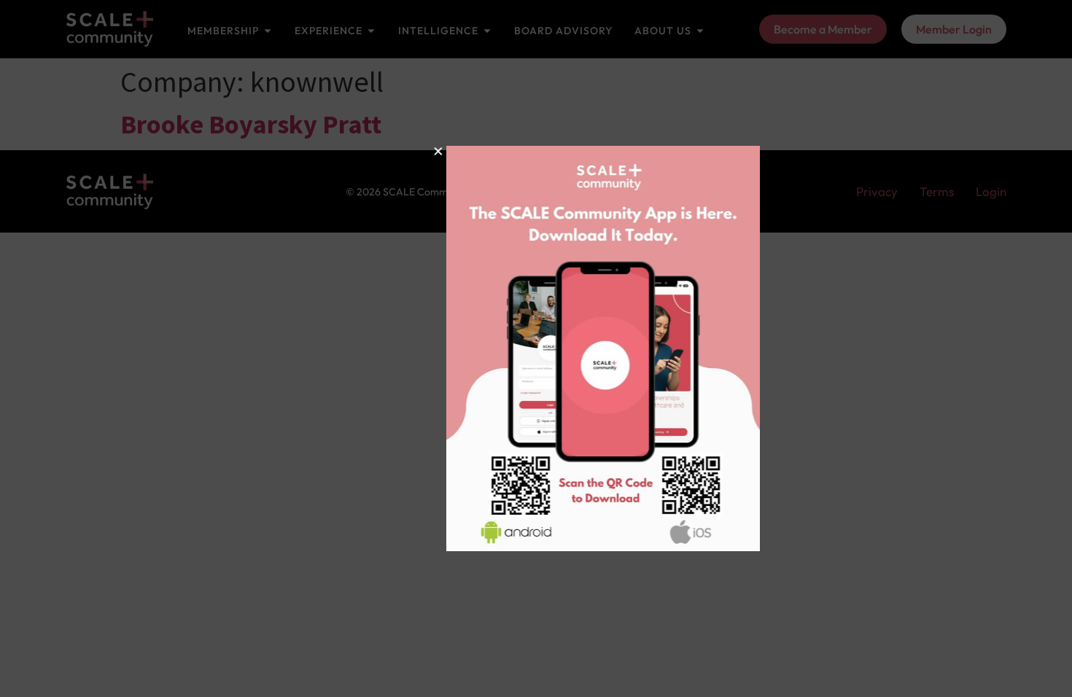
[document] (536, 348)
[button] (383, 151)
